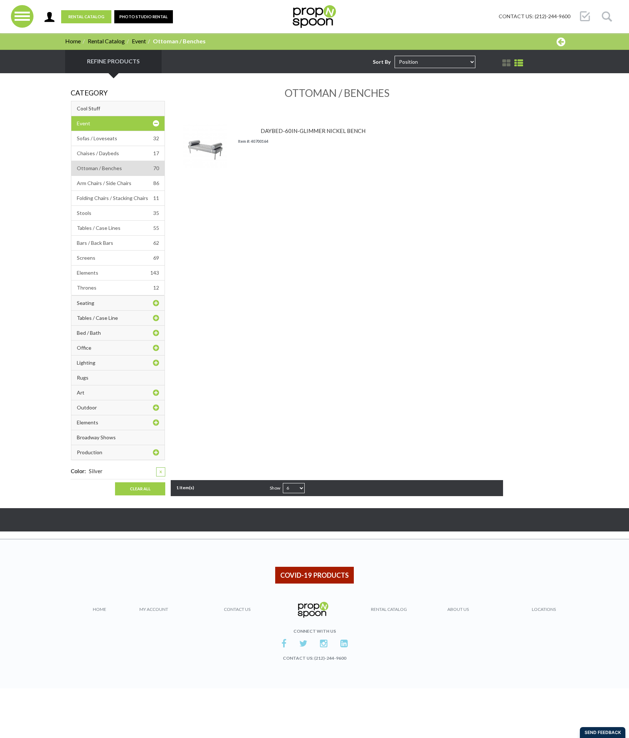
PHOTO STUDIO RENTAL (143, 16)
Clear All (140, 488)
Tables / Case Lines (118, 228)
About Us (458, 609)
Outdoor (87, 407)
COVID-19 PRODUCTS (314, 575)
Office (84, 348)
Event (139, 41)
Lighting (86, 363)
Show (275, 488)
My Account (153, 609)
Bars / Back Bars (118, 243)
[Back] (561, 41)
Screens (118, 258)
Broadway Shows (96, 437)
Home (73, 41)
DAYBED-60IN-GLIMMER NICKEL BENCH (313, 131)
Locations (544, 609)
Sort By (382, 62)
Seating (85, 303)
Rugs (82, 377)
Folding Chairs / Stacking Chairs (118, 198)
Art (80, 392)
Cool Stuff (88, 108)
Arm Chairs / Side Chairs (118, 183)
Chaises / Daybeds (118, 153)
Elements (118, 273)
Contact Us (237, 609)
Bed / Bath (89, 333)
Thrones (118, 287)
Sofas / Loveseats (118, 138)
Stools (118, 213)
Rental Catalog (86, 16)
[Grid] (506, 63)
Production (89, 452)
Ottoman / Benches (118, 168)
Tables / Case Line (97, 318)
